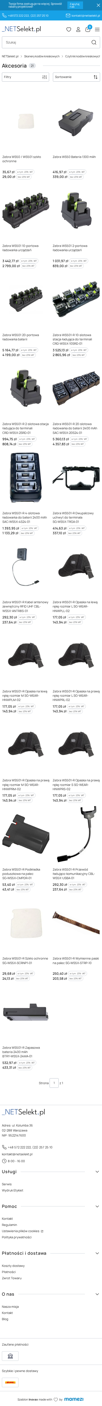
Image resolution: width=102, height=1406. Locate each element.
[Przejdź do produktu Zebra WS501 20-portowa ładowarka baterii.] (25, 299)
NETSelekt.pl (10, 56)
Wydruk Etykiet (12, 1190)
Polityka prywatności (17, 1237)
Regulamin (9, 1225)
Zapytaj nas (74, 5)
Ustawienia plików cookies (21, 1231)
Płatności (9, 1272)
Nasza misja (10, 1306)
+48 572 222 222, (19, 16)
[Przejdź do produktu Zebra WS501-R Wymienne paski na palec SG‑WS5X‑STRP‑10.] (76, 923)
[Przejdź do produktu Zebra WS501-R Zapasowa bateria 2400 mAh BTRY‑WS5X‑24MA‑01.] (25, 1012)
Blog (5, 1319)
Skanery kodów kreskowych (42, 56)
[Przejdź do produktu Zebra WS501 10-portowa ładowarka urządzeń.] (25, 210)
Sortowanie (63, 77)
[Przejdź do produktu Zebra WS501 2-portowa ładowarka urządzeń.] (76, 210)
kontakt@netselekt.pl (86, 16)
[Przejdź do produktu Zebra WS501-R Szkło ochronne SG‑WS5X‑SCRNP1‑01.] (25, 923)
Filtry (7, 77)
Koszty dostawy (13, 1266)
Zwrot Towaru (12, 1278)
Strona (44, 1083)
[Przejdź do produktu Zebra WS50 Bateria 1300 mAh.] (76, 121)
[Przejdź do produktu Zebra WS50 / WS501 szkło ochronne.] (25, 121)
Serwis (7, 1184)
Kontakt (7, 1218)
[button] (93, 42)
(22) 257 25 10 (39, 16)
